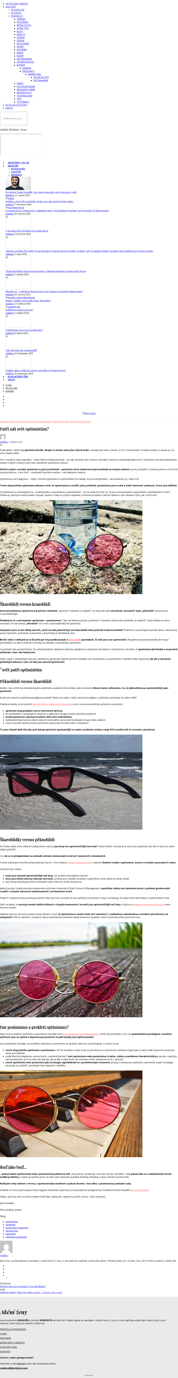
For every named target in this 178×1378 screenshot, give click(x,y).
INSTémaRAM (40, 80)
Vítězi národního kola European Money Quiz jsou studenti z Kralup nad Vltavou (46, 271)
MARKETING (34, 74)
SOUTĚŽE (16, 12)
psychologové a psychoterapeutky (80, 1034)
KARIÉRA (26, 68)
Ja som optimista (140, 1190)
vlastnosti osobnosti (16, 1236)
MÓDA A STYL (24, 25)
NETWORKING (24, 58)
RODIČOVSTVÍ (24, 92)
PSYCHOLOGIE (61, 421)
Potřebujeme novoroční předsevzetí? (24, 330)
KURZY (20, 55)
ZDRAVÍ (21, 37)
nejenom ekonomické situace (149, 904)
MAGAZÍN (11, 6)
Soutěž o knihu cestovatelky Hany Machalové (28, 300)
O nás (9, 385)
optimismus (12, 1221)
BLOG (20, 31)
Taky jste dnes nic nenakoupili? (21, 350)
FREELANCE (28, 71)
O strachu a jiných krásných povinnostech (27, 230)
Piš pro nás (11, 388)
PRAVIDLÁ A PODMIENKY (13, 1329)
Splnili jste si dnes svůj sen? (19, 309)
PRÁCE (20, 83)
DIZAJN (20, 40)
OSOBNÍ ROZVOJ (25, 62)
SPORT (20, 46)
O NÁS (3, 1333)
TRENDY (21, 19)
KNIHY (20, 52)
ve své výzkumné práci (79, 862)
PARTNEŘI (5, 1338)
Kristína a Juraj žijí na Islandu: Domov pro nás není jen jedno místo (39, 201)
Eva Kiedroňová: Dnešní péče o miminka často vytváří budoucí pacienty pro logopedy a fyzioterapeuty (57, 210)
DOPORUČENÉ (7, 421)
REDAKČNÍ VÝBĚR (26, 89)
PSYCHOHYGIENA (26, 86)
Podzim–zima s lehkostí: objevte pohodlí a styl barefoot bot (35, 370)
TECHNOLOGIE (24, 95)
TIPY (19, 98)
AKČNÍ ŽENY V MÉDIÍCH (12, 1342)
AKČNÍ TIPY (23, 28)
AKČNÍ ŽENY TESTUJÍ (17, 3)
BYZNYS (21, 65)
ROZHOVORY (17, 9)
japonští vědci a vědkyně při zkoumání (52, 704)
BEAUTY (21, 34)
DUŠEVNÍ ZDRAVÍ (25, 421)
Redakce (10, 195)
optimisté (10, 1224)
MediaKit (21, 1363)
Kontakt (10, 391)
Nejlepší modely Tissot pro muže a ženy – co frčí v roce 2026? (31, 1292)
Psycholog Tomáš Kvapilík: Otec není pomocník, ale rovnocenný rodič (41, 192)
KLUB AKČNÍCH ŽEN (16, 104)
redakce (10, 204)
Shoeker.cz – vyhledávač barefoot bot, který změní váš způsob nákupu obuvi (44, 291)
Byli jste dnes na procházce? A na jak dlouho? (23, 1286)
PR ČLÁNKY (23, 22)
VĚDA (72, 421)
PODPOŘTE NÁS (8, 1347)
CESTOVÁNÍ (23, 43)
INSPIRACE (17, 15)
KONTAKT (5, 1351)
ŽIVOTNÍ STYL (83, 421)
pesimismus (12, 1230)
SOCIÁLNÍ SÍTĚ (41, 77)
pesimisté (11, 1233)
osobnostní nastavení (17, 1227)
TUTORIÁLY (23, 101)
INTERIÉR (22, 49)
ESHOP (9, 107)
